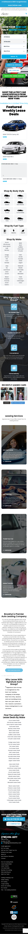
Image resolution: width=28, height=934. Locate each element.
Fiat (7, 259)
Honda (20, 257)
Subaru (7, 285)
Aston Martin (7, 246)
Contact (3, 858)
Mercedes (20, 270)
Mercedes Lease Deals (14, 778)
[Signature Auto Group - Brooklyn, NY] (5, 14)
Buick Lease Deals (14, 732)
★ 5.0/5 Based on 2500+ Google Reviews (14, 2)
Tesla (20, 277)
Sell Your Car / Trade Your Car (9, 850)
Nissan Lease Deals (14, 786)
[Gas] (5, 231)
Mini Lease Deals (14, 780)
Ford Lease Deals (14, 748)
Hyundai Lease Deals (14, 756)
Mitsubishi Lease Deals (14, 782)
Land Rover (7, 270)
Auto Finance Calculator (7, 856)
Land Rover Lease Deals (14, 768)
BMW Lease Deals (14, 730)
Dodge (7, 255)
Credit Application (5, 846)
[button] (14, 698)
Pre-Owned (4, 888)
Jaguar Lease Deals (14, 760)
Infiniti (20, 261)
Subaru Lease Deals (14, 794)
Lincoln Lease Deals (14, 772)
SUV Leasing (4, 881)
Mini (20, 272)
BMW (20, 243)
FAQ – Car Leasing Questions (8, 890)
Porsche (6, 281)
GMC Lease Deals (14, 752)
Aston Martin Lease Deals (14, 724)
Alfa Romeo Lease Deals (14, 722)
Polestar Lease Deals (14, 788)
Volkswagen (20, 281)
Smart (7, 283)
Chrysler (20, 251)
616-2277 (9, 837)
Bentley (7, 250)
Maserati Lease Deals (14, 774)
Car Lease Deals (5, 868)
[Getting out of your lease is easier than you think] (20, 393)
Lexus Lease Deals (14, 770)
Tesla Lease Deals (14, 796)
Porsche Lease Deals (14, 790)
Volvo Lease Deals (14, 802)
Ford (6, 261)
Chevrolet (20, 249)
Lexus (6, 272)
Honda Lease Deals (14, 754)
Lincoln (7, 274)
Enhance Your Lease (6, 852)
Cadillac (20, 247)
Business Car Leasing (6, 870)
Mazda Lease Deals (14, 776)
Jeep (6, 266)
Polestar (6, 279)
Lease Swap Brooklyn (6, 864)
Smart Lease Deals (14, 792)
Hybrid (23, 233)
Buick (20, 245)
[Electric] (14, 231)
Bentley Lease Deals (14, 728)
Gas (5, 233)
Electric (13, 233)
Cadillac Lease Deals (14, 735)
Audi (7, 248)
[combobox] (14, 37)
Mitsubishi (20, 274)
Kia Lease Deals (14, 766)
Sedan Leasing (5, 879)
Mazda (20, 268)
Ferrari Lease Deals (14, 744)
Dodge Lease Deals (14, 742)
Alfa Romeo (6, 244)
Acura (7, 242)
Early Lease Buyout (6, 872)
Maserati (20, 266)
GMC (20, 255)
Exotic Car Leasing (6, 886)
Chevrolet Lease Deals (14, 737)
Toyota (20, 279)
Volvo (20, 283)
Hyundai (20, 259)
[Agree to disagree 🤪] (7, 393)
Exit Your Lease (5, 848)
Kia (7, 268)
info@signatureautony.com (12, 843)
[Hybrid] (23, 231)
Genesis (6, 263)
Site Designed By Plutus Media (18, 926)
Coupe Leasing (5, 884)
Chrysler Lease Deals (14, 739)
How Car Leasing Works (7, 862)
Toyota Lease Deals (14, 798)
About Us (3, 854)
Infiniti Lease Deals (14, 758)
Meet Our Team (5, 874)
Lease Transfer (5, 866)
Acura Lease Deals (14, 720)
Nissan (7, 277)
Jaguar (20, 263)
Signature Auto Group (22, 924)
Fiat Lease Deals (14, 746)
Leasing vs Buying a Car (7, 877)
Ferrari (7, 257)
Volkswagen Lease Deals (14, 800)
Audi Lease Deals (14, 726)
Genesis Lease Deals (14, 750)
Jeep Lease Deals (14, 764)
